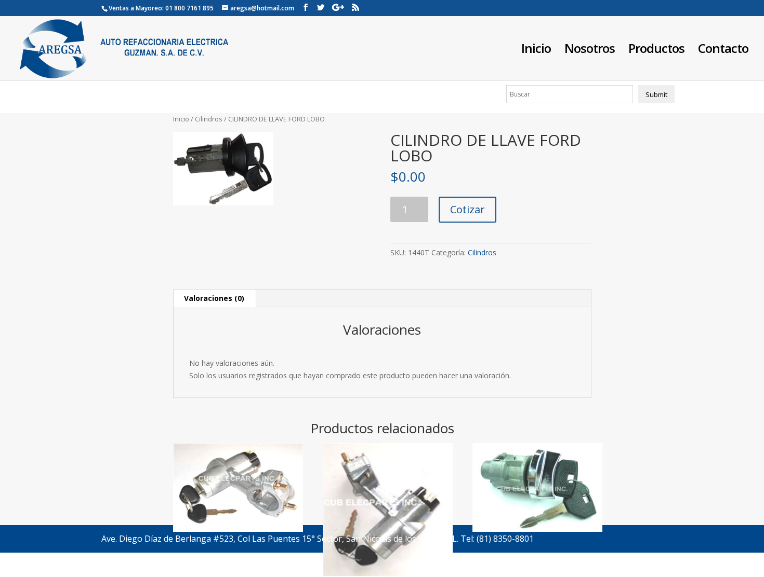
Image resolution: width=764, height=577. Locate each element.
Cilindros (208, 118)
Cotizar (467, 209)
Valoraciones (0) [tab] (214, 298)
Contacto (723, 51)
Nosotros (589, 51)
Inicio (536, 51)
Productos (656, 51)
